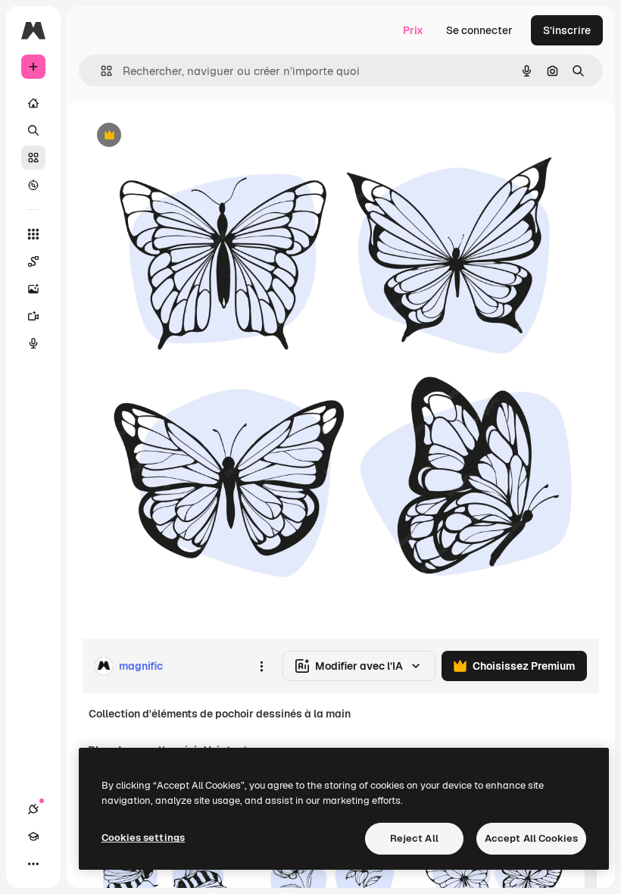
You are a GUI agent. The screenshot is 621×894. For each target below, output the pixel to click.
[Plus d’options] (261, 666)
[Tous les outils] (33, 234)
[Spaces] (33, 261)
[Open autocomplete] (100, 71)
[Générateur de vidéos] (33, 316)
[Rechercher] (33, 130)
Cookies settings (143, 837)
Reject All (414, 838)
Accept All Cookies (531, 838)
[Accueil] (33, 103)
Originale (182, 136)
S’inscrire (567, 30)
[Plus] (33, 864)
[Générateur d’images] (33, 289)
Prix (413, 30)
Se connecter (479, 30)
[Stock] (33, 157)
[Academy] (33, 836)
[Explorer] (33, 185)
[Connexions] (33, 809)
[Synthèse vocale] (33, 343)
